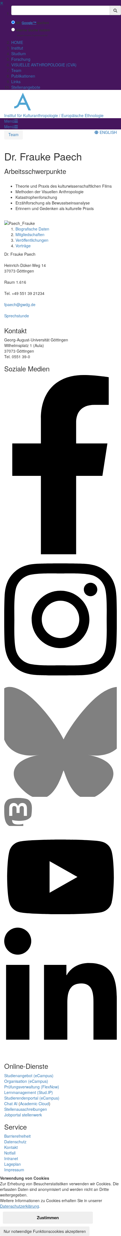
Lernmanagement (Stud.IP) (28, 1092)
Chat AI (10, 1103)
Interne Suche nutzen (33, 30)
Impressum (14, 1169)
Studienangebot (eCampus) (28, 1075)
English (107, 132)
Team (16, 70)
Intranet (11, 1158)
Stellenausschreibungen (25, 1109)
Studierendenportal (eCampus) (31, 1098)
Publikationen (23, 76)
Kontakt (11, 1147)
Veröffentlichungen (31, 240)
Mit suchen (32, 22)
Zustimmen (48, 1217)
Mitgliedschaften (29, 234)
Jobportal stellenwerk (23, 1115)
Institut (17, 48)
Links (16, 81)
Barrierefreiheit (17, 1136)
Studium (18, 53)
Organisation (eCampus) (26, 1081)
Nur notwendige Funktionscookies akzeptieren (45, 1231)
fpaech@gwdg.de (19, 304)
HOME (17, 42)
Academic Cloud (34, 1103)
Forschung (20, 59)
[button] (11, 121)
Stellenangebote (25, 87)
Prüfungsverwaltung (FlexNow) (31, 1087)
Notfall (9, 1153)
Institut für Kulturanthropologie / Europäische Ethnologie (54, 115)
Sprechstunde (16, 315)
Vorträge (23, 245)
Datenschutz (15, 1141)
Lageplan (12, 1164)
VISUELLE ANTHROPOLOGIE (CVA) (44, 64)
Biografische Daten (32, 229)
